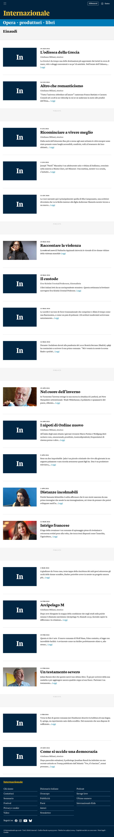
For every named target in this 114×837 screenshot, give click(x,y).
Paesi (42, 803)
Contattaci (9, 794)
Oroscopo (45, 794)
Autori (43, 808)
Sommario (9, 798)
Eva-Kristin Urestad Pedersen (54, 284)
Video (6, 813)
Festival (7, 803)
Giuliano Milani (48, 57)
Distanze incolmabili (59, 492)
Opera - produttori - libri (29, 23)
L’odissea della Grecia (59, 52)
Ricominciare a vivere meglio (66, 133)
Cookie (6, 832)
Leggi (42, 67)
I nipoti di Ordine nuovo (61, 425)
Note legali (101, 830)
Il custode (49, 279)
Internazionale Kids (86, 803)
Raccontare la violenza (60, 246)
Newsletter (45, 813)
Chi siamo (8, 789)
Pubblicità (45, 798)
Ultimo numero (84, 798)
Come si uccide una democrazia (68, 752)
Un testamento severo (60, 672)
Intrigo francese (54, 526)
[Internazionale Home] (14, 782)
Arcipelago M (52, 605)
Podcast (80, 789)
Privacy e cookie (11, 808)
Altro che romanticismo (61, 86)
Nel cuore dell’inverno (60, 392)
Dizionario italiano (49, 789)
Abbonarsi (93, 3)
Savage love (82, 794)
